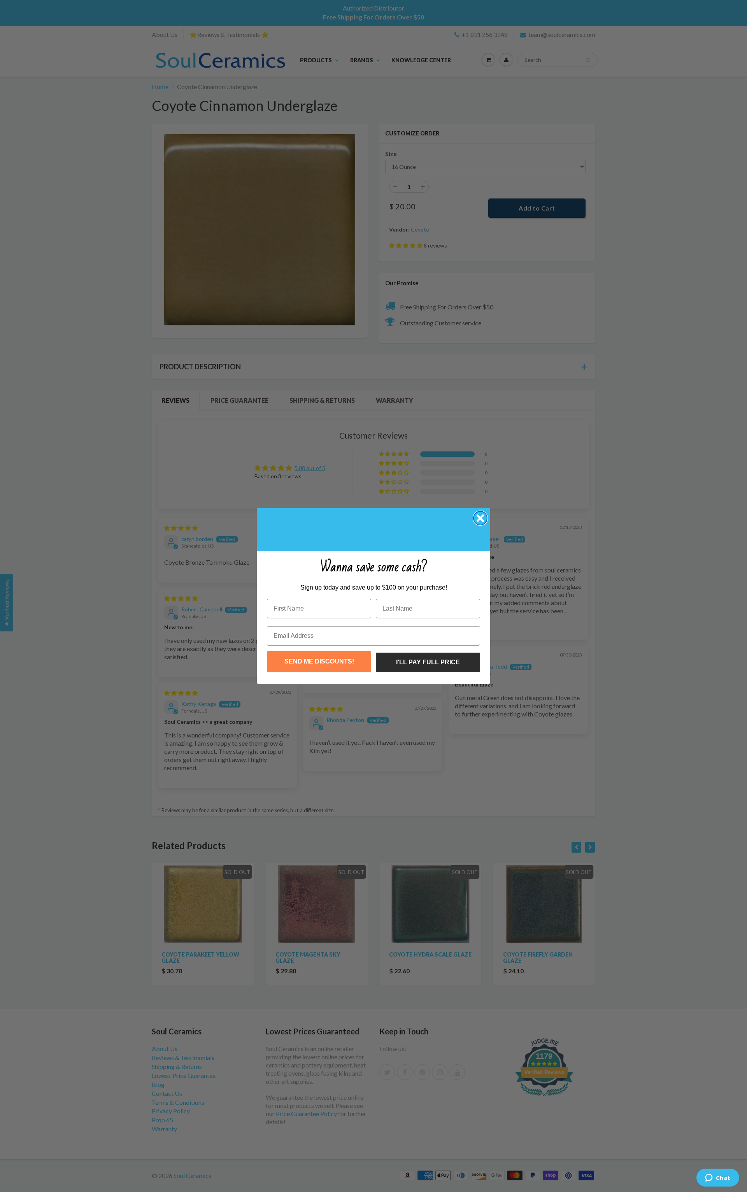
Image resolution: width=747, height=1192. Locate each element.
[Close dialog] (480, 518)
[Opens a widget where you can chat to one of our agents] (717, 1178)
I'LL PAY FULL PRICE (428, 662)
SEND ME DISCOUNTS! (319, 661)
